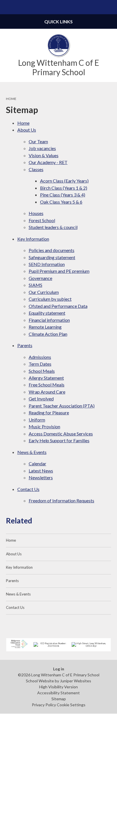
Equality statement (47, 313)
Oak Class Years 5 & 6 (61, 201)
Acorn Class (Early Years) (64, 180)
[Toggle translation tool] (96, 7)
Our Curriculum (44, 292)
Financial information (49, 320)
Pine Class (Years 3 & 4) (62, 194)
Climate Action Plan (48, 334)
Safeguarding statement (52, 257)
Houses (36, 213)
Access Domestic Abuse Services (61, 433)
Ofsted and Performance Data (58, 306)
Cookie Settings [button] (71, 704)
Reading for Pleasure (49, 412)
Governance (40, 278)
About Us (26, 129)
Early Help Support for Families (59, 440)
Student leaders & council (53, 227)
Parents (24, 345)
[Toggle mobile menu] (7, 7)
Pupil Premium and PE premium (59, 271)
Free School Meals (46, 384)
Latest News (41, 470)
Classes (36, 169)
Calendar (37, 463)
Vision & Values (43, 155)
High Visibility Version (58, 686)
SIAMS (35, 285)
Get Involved (41, 398)
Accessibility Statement (58, 692)
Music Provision (44, 426)
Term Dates (40, 364)
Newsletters (41, 477)
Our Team (38, 141)
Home (11, 99)
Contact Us (28, 489)
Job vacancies (42, 148)
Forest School (42, 220)
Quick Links (58, 21)
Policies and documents (51, 250)
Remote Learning (45, 326)
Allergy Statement (46, 377)
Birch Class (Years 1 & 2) (63, 188)
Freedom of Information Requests (61, 500)
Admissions (40, 357)
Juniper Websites (75, 680)
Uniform (37, 419)
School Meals (42, 371)
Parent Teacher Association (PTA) (62, 405)
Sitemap (58, 698)
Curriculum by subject (50, 299)
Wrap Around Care (47, 391)
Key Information (33, 238)
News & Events (32, 452)
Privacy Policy (44, 704)
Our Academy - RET (48, 162)
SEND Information (47, 264)
